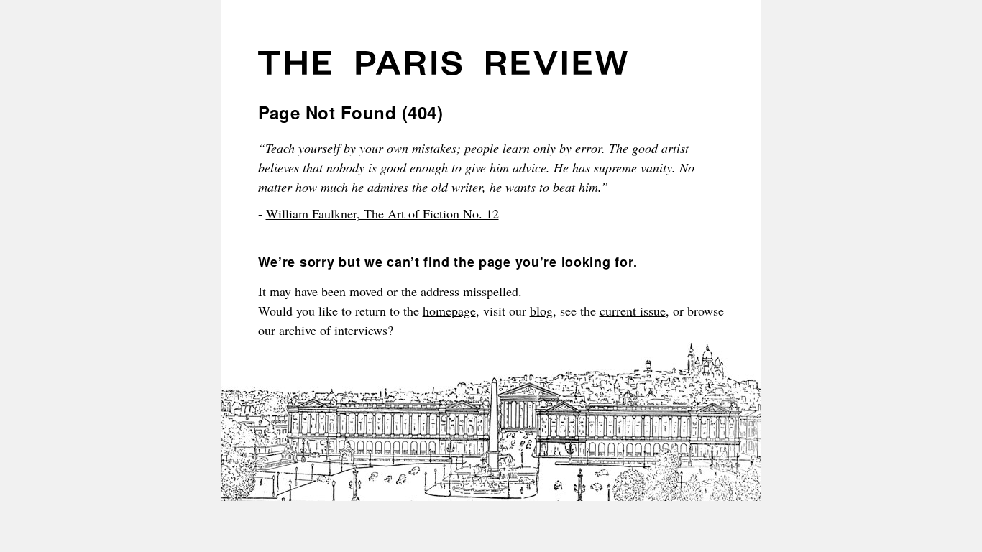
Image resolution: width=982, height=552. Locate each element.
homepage (449, 310)
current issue (633, 310)
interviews (360, 330)
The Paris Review (443, 68)
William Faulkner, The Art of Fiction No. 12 (382, 213)
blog (541, 310)
